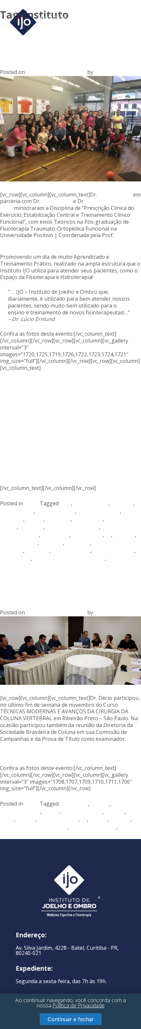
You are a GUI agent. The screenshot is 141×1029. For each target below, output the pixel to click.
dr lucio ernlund (55, 511)
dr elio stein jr (17, 511)
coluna (51, 811)
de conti (26, 819)
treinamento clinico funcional (69, 558)
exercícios (32, 527)
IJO (98, 72)
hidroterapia (87, 534)
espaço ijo (58, 519)
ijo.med (98, 819)
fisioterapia (55, 534)
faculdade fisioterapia (72, 527)
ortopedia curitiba (22, 835)
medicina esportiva (93, 827)
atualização (74, 803)
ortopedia (78, 542)
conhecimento (90, 503)
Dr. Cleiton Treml (99, 511)
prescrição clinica (113, 550)
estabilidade (88, 519)
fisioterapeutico (19, 534)
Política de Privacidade (78, 1005)
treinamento (15, 558)
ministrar (51, 542)
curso (7, 819)
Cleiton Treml (115, 194)
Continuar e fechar (71, 1019)
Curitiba (115, 811)
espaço (34, 519)
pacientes (37, 550)
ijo (108, 534)
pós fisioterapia (71, 550)
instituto (124, 534)
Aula (65, 503)
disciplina (122, 503)
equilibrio (11, 519)
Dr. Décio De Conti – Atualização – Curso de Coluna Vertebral (69, 581)
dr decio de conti (58, 819)
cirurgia (100, 803)
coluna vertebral (82, 811)
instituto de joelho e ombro (33, 827)
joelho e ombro (19, 542)
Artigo (32, 503)
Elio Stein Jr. (56, 201)
